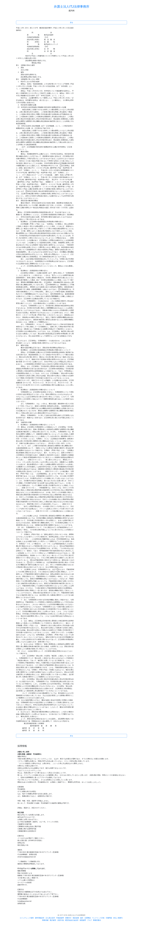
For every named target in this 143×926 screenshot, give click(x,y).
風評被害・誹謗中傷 (57, 920)
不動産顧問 (60, 918)
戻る (71, 22)
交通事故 (88, 918)
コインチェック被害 (27, 918)
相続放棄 (76, 918)
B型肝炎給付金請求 (71, 920)
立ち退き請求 (50, 918)
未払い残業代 (118, 918)
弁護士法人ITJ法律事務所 (71, 6)
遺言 (81, 918)
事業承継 (45, 920)
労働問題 (109, 918)
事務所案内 (97, 920)
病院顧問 (83, 920)
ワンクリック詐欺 (98, 918)
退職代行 (68, 918)
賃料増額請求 (39, 918)
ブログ (89, 920)
